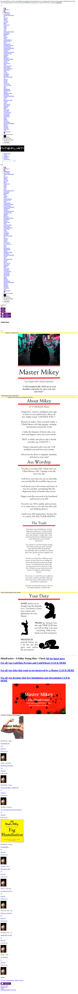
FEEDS (8, 990)
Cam (5, 30)
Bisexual (6, 79)
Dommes (6, 120)
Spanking (6, 55)
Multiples (6, 107)
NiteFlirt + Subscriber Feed (22, 332)
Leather (5, 97)
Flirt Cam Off (7, 41)
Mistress (6, 124)
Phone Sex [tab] (3, 715)
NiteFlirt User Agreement (24, 1)
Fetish (5, 42)
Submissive (6, 129)
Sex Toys (6, 22)
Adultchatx (3, 977)
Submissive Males (8, 93)
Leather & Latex (8, 53)
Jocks (5, 86)
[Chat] (2, 326)
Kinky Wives (7, 67)
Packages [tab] (18, 715)
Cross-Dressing (7, 112)
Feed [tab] (13, 715)
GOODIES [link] (6, 156)
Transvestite (6, 115)
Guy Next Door (7, 85)
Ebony (5, 27)
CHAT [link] (5, 155)
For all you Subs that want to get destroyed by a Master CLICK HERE (37, 670)
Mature (5, 19)
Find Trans (6, 111)
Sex (4, 16)
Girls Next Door (8, 66)
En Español (6, 74)
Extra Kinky (7, 33)
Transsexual (6, 114)
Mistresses (6, 34)
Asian (5, 29)
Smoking (6, 51)
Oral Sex (6, 18)
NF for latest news (55, 658)
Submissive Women (8, 45)
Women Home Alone (9, 15)
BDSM (5, 56)
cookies (45, 1)
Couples (6, 37)
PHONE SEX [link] (7, 153)
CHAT (2, 988)
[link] (39, 4)
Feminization (7, 49)
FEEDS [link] (5, 157)
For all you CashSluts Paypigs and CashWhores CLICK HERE (33, 663)
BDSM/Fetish (7, 90)
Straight (5, 81)
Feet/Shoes (6, 94)
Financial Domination (9, 48)
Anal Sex (6, 20)
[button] (39, 6)
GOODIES (3, 990)
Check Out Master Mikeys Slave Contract (31, 592)
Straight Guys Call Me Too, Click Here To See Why (41, 397)
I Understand (58, 2)
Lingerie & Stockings (9, 52)
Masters (5, 92)
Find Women (7, 14)
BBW (5, 23)
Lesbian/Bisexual (8, 40)
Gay (5, 78)
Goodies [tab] (9, 715)
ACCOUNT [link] (7, 159)
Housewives (7, 24)
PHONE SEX (4, 987)
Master (5, 103)
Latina (5, 26)
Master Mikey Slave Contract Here (27, 395)
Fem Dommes (7, 44)
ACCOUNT (13, 990)
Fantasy (5, 61)
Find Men (6, 75)
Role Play (6, 126)
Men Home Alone (8, 77)
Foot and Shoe (7, 46)
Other (5, 64)
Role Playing (7, 63)
